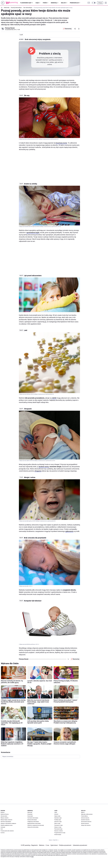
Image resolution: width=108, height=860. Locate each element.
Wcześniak (30, 814)
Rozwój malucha (85, 823)
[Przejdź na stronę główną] (2, 4)
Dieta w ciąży (57, 823)
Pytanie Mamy (84, 816)
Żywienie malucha (85, 819)
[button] (93, 3)
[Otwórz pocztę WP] (88, 2)
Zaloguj (100, 2)
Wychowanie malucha (86, 821)
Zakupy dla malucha (86, 825)
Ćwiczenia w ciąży (58, 825)
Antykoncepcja (57, 834)
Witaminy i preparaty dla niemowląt (36, 825)
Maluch (63, 2)
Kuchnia (2, 832)
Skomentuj (68, 28)
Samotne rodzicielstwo (6, 821)
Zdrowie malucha (85, 818)
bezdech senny (44, 466)
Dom (2, 829)
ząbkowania (69, 531)
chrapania (38, 471)
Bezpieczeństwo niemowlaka (34, 823)
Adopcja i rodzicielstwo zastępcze (8, 823)
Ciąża (37, 2)
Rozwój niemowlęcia (32, 819)
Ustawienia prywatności (79, 845)
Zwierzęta (3, 827)
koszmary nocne (61, 143)
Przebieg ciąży (57, 819)
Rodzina (2, 812)
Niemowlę (54, 2)
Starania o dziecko (58, 830)
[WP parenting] (13, 2)
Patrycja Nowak (10, 28)
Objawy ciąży (57, 816)
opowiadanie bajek (32, 232)
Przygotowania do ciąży (59, 832)
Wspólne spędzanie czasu (6, 825)
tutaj (32, 856)
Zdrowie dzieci (4, 816)
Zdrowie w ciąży (58, 821)
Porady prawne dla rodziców (7, 830)
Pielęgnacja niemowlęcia (33, 821)
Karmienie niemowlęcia (33, 818)
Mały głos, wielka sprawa (86, 814)
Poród (45, 2)
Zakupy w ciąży (57, 827)
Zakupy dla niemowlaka (33, 827)
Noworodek (30, 816)
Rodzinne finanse (5, 814)
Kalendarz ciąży (58, 818)
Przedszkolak (74, 2)
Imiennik (56, 814)
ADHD (54, 398)
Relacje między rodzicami (6, 819)
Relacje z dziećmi (4, 818)
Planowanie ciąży (25, 2)
